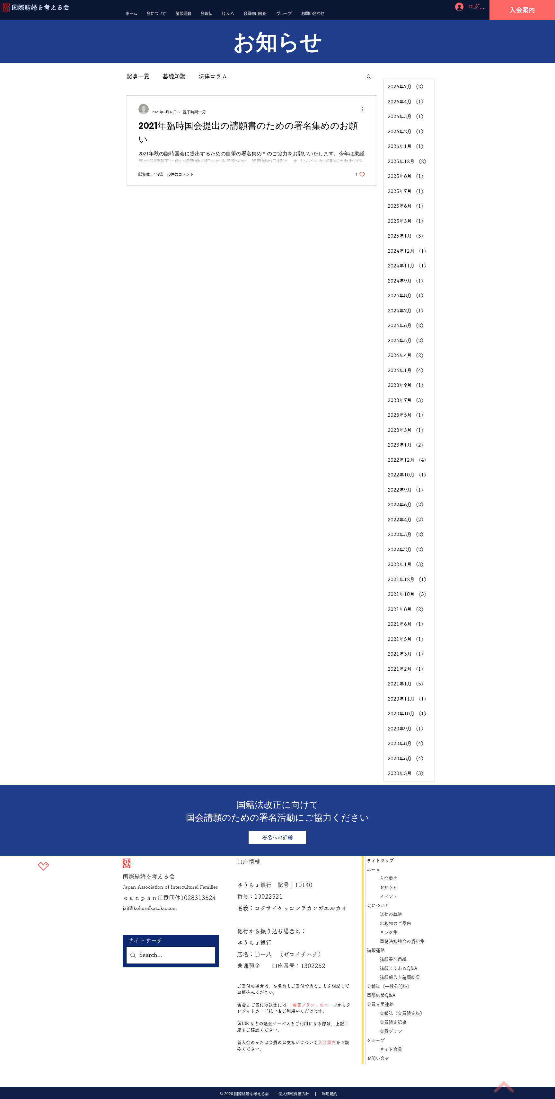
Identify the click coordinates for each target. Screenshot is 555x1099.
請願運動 (376, 950)
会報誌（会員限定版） (402, 1013)
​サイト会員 (391, 1049)
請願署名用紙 (393, 959)
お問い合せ (378, 1058)
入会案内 (327, 1042)
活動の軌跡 (391, 914)
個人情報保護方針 (293, 1094)
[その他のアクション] (364, 109)
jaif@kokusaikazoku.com (150, 908)
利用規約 (329, 1094)
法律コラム (212, 76)
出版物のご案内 (397, 923)
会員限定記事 (395, 1022)
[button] (369, 77)
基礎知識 (174, 76)
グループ (376, 1040)
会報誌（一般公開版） (389, 986)
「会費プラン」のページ (312, 1005)
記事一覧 (138, 76)
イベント (389, 896)
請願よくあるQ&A (399, 968)
